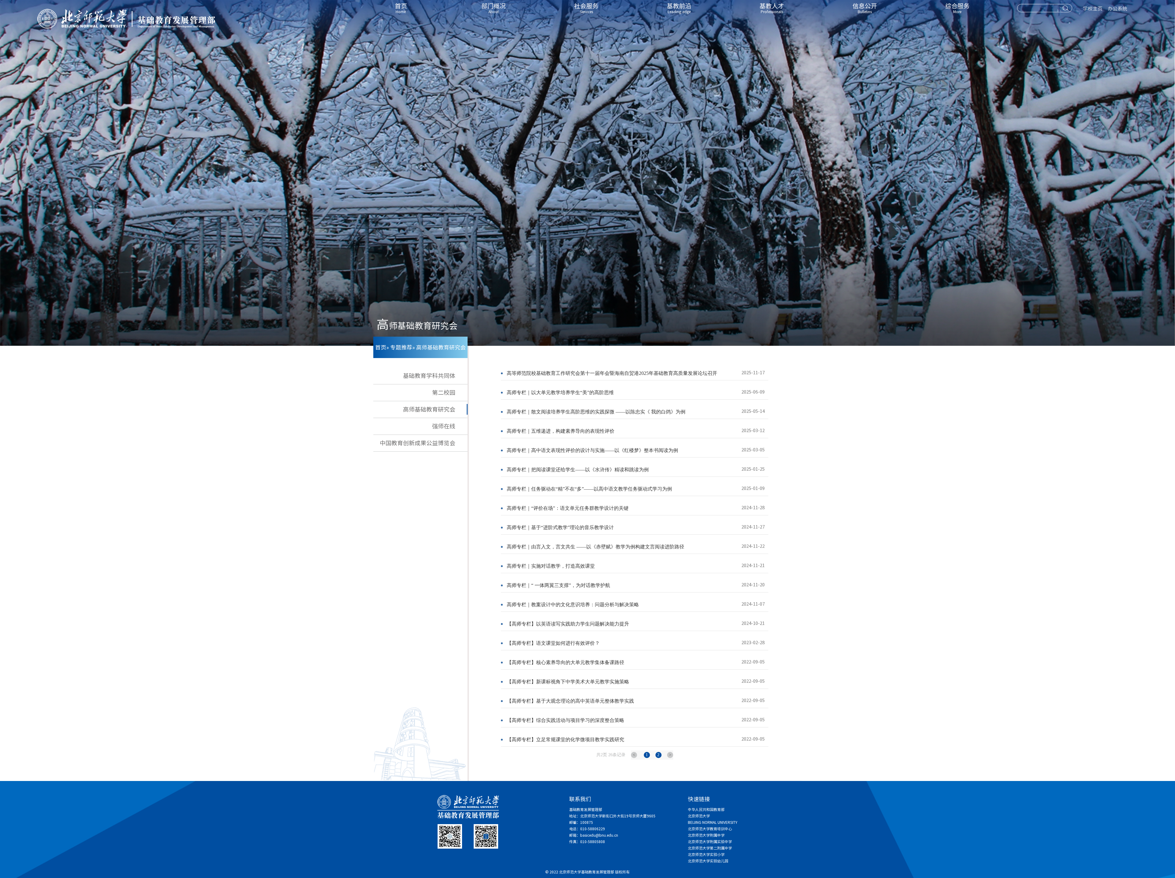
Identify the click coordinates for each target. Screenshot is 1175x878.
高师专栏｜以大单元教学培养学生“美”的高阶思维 (560, 392)
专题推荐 (401, 347)
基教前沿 (679, 8)
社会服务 (586, 8)
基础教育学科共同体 (429, 376)
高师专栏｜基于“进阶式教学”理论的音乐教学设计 (560, 527)
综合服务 (957, 8)
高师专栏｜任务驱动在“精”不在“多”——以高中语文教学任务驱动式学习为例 (589, 488)
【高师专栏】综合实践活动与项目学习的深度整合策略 (565, 720)
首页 (401, 8)
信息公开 (864, 8)
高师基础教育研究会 (429, 409)
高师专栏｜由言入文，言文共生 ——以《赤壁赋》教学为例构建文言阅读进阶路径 (595, 546)
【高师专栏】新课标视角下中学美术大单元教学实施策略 (568, 681)
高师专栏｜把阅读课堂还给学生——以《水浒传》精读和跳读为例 (578, 469)
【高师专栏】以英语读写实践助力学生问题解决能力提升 (568, 623)
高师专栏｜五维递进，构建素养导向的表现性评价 (560, 431)
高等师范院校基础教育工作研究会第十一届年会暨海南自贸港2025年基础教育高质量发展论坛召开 (612, 373)
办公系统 (1117, 8)
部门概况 (493, 8)
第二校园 (443, 392)
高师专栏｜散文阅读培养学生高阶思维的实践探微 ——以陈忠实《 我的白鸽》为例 (596, 411)
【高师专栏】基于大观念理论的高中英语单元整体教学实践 (570, 701)
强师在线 (443, 426)
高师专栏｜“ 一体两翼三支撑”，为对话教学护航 (558, 585)
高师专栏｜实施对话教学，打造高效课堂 (551, 566)
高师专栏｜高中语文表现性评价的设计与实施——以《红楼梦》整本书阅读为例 (592, 450)
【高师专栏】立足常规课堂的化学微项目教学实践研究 (565, 739)
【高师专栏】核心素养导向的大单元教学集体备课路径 (565, 662)
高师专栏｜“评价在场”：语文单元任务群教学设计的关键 (568, 508)
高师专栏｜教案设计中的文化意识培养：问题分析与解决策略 (573, 604)
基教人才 (771, 8)
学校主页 (1092, 8)
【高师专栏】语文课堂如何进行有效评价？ (553, 643)
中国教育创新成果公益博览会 (417, 443)
